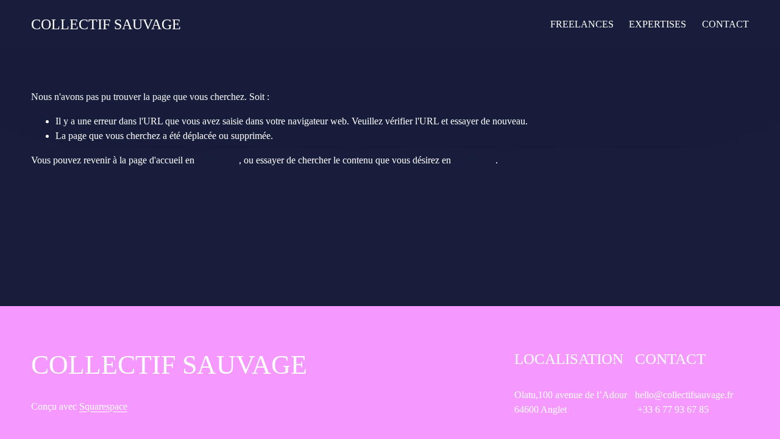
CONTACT (725, 24)
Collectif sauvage (106, 24)
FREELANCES (582, 24)
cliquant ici (218, 160)
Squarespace (103, 406)
